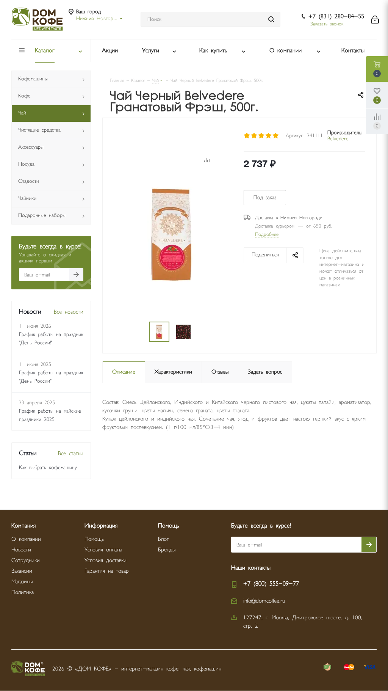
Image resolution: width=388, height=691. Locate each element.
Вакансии (21, 571)
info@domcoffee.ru (264, 601)
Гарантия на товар (106, 571)
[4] (268, 136)
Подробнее (266, 234)
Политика (22, 592)
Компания (23, 526)
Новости (21, 550)
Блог (163, 539)
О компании (26, 539)
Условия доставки (105, 560)
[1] (247, 136)
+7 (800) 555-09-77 (271, 584)
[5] (276, 136)
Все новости (68, 312)
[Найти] (271, 19)
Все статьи (70, 453)
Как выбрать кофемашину (48, 467)
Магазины (22, 581)
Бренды (166, 550)
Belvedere (338, 138)
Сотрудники (25, 560)
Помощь (94, 539)
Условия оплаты (103, 550)
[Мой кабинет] (375, 19)
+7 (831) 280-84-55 (336, 16)
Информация (100, 526)
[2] (254, 136)
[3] (261, 136)
